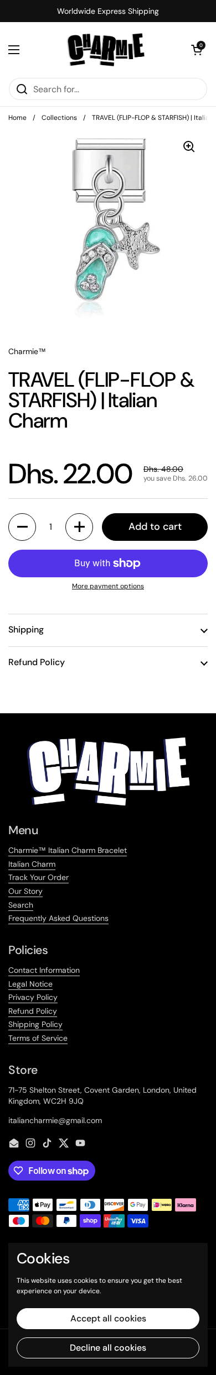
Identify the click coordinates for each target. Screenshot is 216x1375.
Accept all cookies (108, 1318)
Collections (59, 117)
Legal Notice (30, 984)
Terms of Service (38, 1038)
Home (17, 117)
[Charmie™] (105, 50)
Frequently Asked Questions (58, 918)
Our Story (25, 891)
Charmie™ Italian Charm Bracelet (67, 850)
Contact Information (44, 970)
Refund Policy (32, 1011)
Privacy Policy (33, 997)
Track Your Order (38, 877)
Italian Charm (31, 864)
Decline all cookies (108, 1347)
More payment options (108, 586)
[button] (197, 50)
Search (20, 905)
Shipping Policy (35, 1024)
